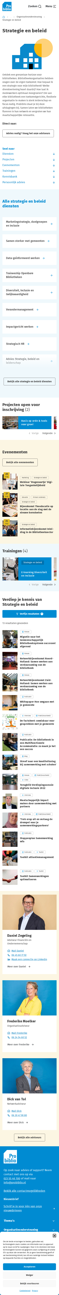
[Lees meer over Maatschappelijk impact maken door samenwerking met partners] (29, 801)
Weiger (29, 1275)
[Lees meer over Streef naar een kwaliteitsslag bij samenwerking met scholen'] (29, 762)
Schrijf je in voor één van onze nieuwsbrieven (23, 1208)
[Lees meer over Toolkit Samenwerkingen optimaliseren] (29, 877)
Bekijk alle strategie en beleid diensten (29, 381)
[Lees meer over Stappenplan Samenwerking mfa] (29, 839)
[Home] (3, 17)
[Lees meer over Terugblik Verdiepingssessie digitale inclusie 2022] (29, 782)
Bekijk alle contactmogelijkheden (24, 1191)
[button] (54, 1235)
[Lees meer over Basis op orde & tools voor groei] (26, 422)
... (10, 17)
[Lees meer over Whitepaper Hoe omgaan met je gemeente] (29, 702)
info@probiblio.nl (15, 1182)
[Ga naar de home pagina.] (6, 6)
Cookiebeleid (25, 1291)
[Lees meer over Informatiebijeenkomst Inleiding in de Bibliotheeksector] (29, 528)
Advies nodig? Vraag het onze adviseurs (28, 133)
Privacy (35, 1291)
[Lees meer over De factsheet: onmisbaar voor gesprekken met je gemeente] (29, 721)
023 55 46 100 (12, 1178)
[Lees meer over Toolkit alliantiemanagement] (29, 858)
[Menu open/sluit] (51, 6)
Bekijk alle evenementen (20, 462)
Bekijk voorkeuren (29, 1283)
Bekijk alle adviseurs (29, 1137)
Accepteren (29, 1267)
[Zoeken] (35, 6)
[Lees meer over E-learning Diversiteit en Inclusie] (26, 568)
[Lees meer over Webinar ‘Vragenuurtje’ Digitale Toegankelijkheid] (29, 482)
